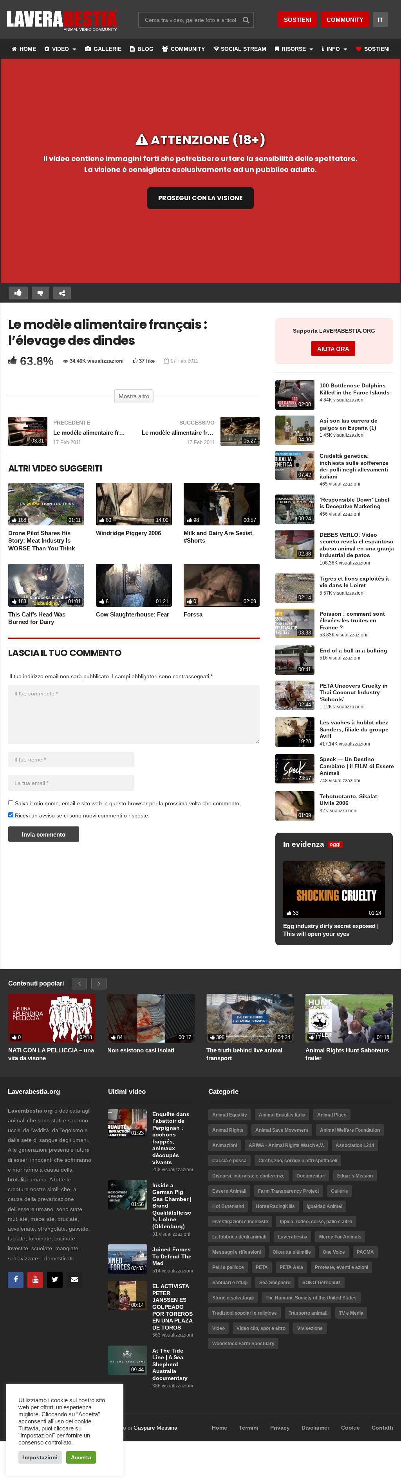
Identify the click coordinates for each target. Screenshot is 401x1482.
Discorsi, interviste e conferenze (248, 1176)
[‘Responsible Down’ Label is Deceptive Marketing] (294, 509)
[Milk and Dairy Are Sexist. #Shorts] (222, 504)
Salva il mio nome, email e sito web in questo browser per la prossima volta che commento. (128, 803)
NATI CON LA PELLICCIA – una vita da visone (51, 1054)
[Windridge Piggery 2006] (134, 504)
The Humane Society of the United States (311, 1298)
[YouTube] (35, 1280)
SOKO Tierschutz (321, 1282)
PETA (262, 1267)
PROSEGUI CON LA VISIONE (200, 198)
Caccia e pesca (229, 1160)
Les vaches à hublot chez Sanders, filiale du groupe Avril (354, 729)
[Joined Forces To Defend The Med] (127, 1259)
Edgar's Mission (355, 1176)
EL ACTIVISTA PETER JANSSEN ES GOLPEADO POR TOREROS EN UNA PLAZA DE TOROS (172, 1306)
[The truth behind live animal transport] (250, 1018)
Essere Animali (229, 1191)
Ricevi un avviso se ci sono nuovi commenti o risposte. (81, 815)
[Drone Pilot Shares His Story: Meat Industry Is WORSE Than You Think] (46, 504)
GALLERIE (106, 49)
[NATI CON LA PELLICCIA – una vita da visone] (52, 1018)
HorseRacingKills (275, 1206)
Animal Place (332, 1115)
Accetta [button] (81, 1457)
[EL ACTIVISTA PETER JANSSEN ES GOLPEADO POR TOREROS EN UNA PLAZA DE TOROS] (127, 1295)
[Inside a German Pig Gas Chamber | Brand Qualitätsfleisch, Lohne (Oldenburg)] (127, 1195)
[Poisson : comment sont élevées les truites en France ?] (294, 623)
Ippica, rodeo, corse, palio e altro (316, 1221)
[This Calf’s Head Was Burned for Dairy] (46, 585)
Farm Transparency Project (288, 1191)
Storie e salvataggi (233, 1298)
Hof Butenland (228, 1206)
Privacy (280, 1428)
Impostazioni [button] (40, 1457)
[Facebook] (15, 1280)
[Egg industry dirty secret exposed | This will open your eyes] (334, 889)
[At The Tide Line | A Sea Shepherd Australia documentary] (127, 1360)
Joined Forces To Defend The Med (171, 1256)
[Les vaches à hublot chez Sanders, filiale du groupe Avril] (294, 732)
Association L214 (355, 1145)
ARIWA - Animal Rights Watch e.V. (286, 1145)
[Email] (74, 1280)
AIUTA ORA (333, 349)
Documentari (310, 1176)
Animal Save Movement (281, 1130)
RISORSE (293, 49)
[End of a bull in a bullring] (294, 660)
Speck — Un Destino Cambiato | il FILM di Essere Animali (357, 766)
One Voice (334, 1252)
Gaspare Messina (155, 1428)
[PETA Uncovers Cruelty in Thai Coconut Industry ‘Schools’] (294, 695)
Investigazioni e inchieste (240, 1221)
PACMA (365, 1252)
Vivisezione (310, 1328)
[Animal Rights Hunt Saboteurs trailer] (349, 1018)
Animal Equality (229, 1115)
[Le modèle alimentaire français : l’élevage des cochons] (67, 435)
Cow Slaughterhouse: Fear (132, 614)
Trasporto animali (308, 1313)
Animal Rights (228, 1130)
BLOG (145, 49)
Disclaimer (315, 1428)
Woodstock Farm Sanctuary (243, 1343)
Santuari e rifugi (229, 1282)
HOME (27, 49)
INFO (333, 49)
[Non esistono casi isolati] (151, 1018)
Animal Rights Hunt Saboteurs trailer (347, 1054)
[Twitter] (55, 1280)
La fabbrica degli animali (239, 1237)
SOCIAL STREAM (243, 49)
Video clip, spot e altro (261, 1328)
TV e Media (351, 1313)
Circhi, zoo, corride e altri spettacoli (297, 1160)
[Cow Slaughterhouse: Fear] (134, 585)
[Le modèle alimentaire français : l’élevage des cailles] (201, 435)
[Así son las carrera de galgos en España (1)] (294, 430)
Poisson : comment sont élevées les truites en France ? (352, 621)
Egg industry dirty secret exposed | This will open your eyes (331, 930)
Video (218, 1328)
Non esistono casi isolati (140, 1050)
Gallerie (339, 1191)
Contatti (382, 1428)
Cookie (350, 1428)
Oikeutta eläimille (292, 1252)
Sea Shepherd (275, 1282)
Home (219, 1428)
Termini (248, 1428)
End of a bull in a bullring (353, 651)
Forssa (193, 614)
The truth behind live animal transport (244, 1054)
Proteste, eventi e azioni (341, 1267)
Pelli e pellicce (228, 1267)
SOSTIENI (376, 49)
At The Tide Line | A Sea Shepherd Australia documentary (170, 1364)
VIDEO (60, 49)
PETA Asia (291, 1267)
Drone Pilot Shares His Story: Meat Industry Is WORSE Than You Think (41, 541)
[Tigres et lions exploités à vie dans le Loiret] (294, 588)
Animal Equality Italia (282, 1115)
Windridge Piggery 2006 (128, 533)
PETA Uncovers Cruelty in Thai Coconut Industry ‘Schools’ (354, 692)
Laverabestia (292, 1237)
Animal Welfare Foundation (350, 1130)
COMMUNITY (187, 49)
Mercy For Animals (340, 1237)
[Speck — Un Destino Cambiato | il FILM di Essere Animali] (294, 768)
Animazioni (224, 1145)
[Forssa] (222, 585)
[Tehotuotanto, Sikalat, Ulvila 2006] (294, 806)
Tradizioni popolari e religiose (244, 1313)
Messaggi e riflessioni (236, 1252)
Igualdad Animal (324, 1206)
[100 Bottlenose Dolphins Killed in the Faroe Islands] (294, 395)
